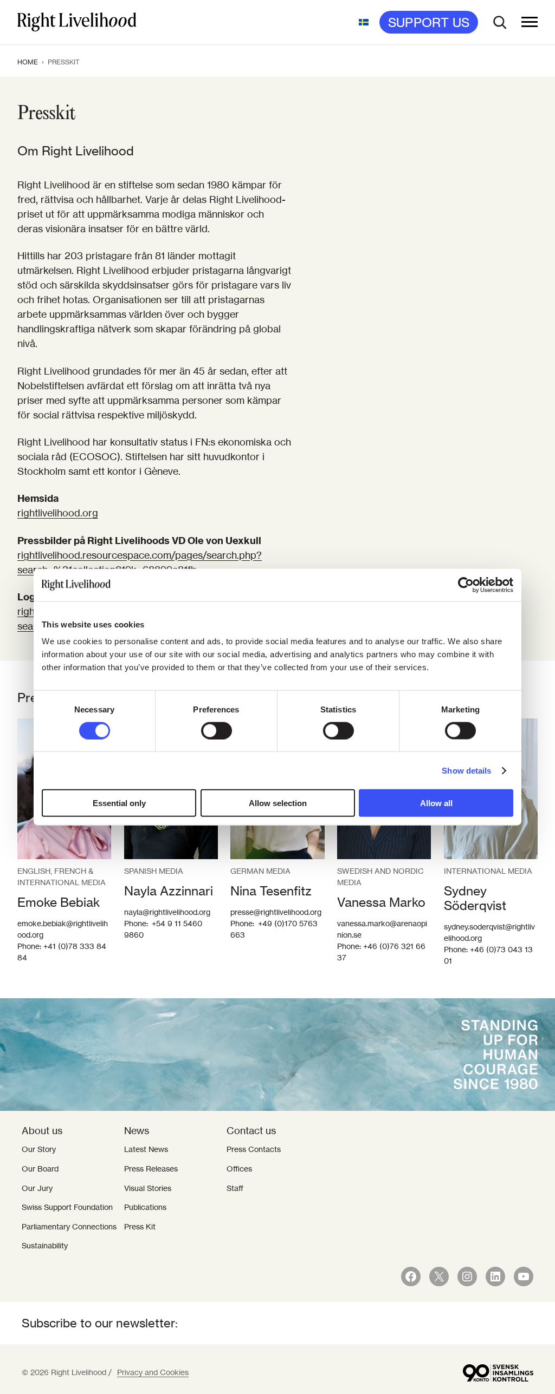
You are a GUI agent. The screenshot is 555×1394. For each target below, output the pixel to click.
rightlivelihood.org (57, 513)
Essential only (119, 803)
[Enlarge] (523, 732)
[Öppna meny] (529, 22)
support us (428, 22)
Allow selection (278, 803)
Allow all (436, 803)
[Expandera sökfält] (500, 22)
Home (27, 62)
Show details (466, 770)
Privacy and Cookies (153, 1372)
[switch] (216, 730)
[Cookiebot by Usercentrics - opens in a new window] (465, 585)
